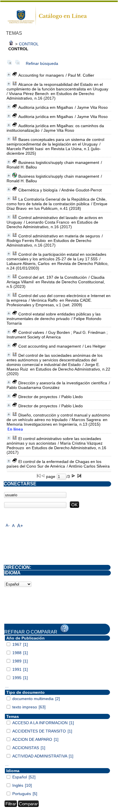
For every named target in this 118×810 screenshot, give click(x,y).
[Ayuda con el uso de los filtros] (64, 628)
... (7, 686)
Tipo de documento (25, 692)
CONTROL (29, 44)
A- (7, 525)
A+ (20, 525)
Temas (12, 716)
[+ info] (9, 74)
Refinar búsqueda (42, 63)
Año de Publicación (25, 638)
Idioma (12, 770)
